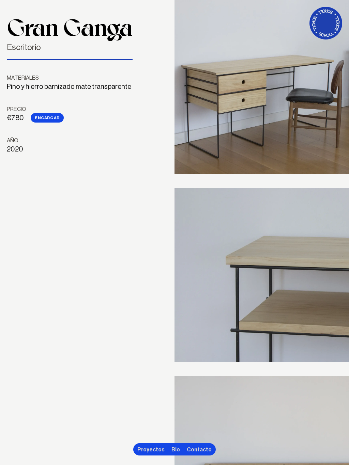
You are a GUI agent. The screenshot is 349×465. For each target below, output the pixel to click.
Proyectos (151, 449)
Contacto (199, 449)
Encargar (47, 117)
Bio (175, 449)
